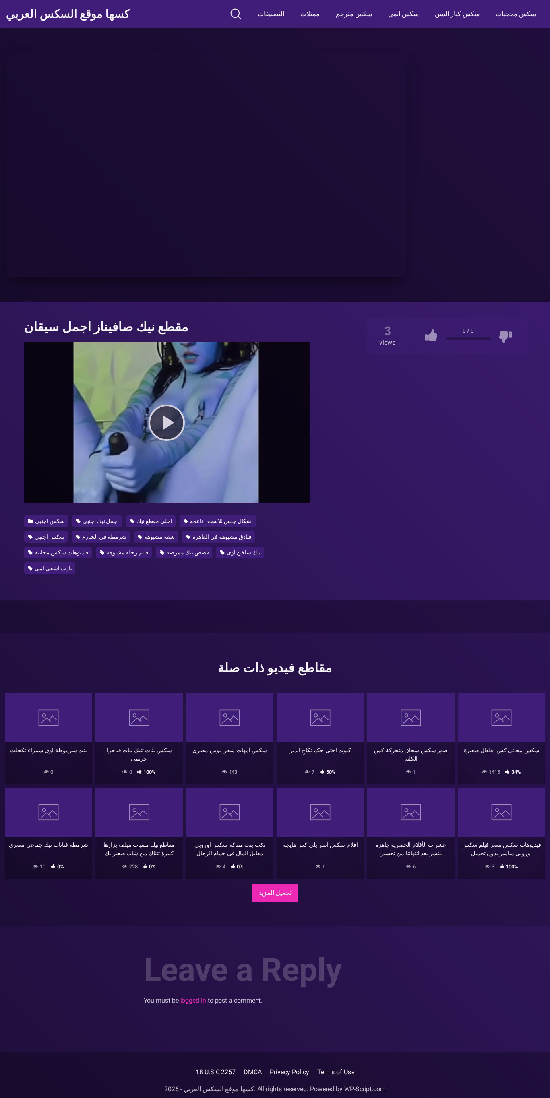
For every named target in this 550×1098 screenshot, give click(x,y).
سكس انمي (403, 14)
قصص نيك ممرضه (187, 552)
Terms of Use (335, 1072)
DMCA (253, 1072)
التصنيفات (271, 14)
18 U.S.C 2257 (216, 1072)
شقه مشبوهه (159, 536)
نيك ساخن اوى (243, 552)
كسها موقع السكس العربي (68, 14)
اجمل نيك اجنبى (100, 521)
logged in (193, 1000)
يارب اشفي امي (52, 568)
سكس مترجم (354, 14)
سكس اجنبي (49, 521)
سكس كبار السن (457, 14)
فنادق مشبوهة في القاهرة (221, 536)
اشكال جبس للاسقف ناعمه (221, 521)
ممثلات (310, 14)
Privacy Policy (289, 1072)
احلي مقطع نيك (153, 521)
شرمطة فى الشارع (104, 536)
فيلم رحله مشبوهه (127, 552)
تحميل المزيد (275, 893)
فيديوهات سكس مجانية (61, 552)
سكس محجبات (516, 14)
